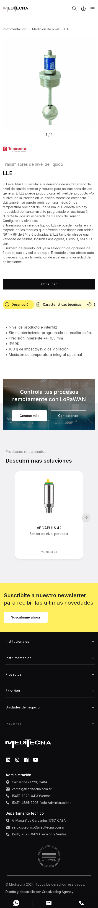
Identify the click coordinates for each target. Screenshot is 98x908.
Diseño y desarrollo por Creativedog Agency (39, 892)
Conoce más (29, 416)
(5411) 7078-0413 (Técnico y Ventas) (40, 834)
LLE (66, 29)
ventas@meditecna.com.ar (32, 789)
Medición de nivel (45, 29)
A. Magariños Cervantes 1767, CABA (39, 820)
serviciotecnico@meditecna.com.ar (38, 827)
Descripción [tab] (21, 304)
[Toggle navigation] (90, 8)
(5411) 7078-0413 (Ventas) (32, 796)
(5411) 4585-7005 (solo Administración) (41, 803)
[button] (49, 84)
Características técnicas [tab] (62, 304)
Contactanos (68, 416)
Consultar (49, 284)
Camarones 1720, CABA (29, 782)
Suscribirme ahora (25, 617)
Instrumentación (14, 29)
